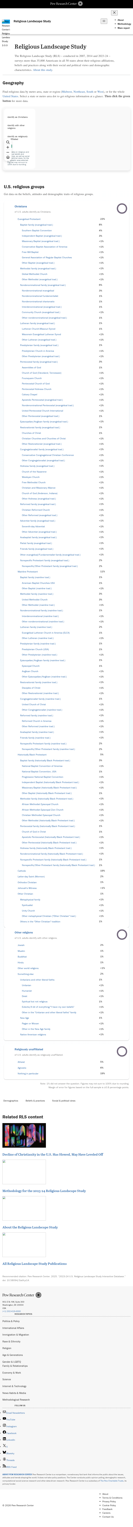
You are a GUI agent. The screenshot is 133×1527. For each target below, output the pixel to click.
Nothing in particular (28, 1073)
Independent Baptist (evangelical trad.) (42, 235)
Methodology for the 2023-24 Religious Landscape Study (44, 1190)
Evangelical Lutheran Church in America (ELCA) (46, 632)
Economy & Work (11, 1372)
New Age (24, 1017)
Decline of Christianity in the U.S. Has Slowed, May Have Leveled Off (52, 1154)
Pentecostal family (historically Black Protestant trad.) (47, 826)
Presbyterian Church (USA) (35, 649)
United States (10, 96)
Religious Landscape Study (32, 21)
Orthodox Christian (27, 882)
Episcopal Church (31, 665)
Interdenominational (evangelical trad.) (41, 306)
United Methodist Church (35, 599)
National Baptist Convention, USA (39, 771)
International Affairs (13, 1328)
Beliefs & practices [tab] (35, 1100)
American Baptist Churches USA (38, 583)
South (89, 91)
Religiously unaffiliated (29, 1049)
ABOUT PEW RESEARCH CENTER (17, 1474)
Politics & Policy (11, 1321)
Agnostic (22, 1067)
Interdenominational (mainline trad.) (40, 616)
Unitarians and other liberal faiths (37, 979)
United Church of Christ (34, 704)
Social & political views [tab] (63, 1100)
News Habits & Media (14, 1393)
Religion (6, 1348)
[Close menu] (114, 12)
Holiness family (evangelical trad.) (37, 466)
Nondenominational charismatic (38, 301)
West (100, 91)
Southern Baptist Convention (37, 230)
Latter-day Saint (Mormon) (31, 876)
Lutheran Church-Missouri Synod (38, 328)
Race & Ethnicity (11, 1341)
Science (6, 1379)
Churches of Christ (31, 433)
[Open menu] (104, 21)
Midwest (67, 91)
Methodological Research (16, 1399)
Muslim (21, 951)
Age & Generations (12, 1355)
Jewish (21, 945)
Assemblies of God (31, 367)
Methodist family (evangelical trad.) (38, 268)
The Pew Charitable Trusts (111, 1480)
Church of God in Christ (34, 831)
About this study (42, 70)
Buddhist (22, 956)
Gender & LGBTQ (11, 1361)
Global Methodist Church (34, 274)
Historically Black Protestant (32, 754)
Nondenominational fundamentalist (40, 296)
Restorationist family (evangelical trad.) (40, 427)
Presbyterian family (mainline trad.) (38, 643)
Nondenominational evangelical (38, 290)
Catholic (22, 870)
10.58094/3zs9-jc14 (18, 1280)
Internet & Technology (14, 1386)
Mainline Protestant (28, 571)
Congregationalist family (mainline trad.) (40, 698)
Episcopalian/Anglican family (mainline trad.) (42, 660)
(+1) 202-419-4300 (11, 1311)
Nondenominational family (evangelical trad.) (43, 285)
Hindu (21, 962)
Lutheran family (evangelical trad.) (37, 323)
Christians (21, 206)
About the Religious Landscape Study (30, 1227)
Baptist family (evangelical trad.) (36, 224)
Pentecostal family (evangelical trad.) (39, 361)
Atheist (21, 1062)
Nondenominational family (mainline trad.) (41, 610)
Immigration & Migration (15, 1334)
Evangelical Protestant (29, 219)
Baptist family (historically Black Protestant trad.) (45, 760)
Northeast (79, 91)
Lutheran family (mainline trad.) (36, 627)
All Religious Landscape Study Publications (34, 1263)
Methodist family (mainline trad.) (36, 593)
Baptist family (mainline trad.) (35, 577)
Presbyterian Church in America (38, 350)
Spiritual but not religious (35, 1001)
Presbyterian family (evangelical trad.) (39, 345)
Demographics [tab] (10, 1100)
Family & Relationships (15, 1365)
